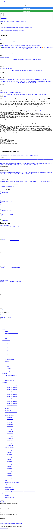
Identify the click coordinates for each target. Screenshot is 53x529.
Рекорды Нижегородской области (10, 378)
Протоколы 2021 (9, 457)
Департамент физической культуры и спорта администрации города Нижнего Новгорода (12, 30)
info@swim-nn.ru (3, 501)
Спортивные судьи (8, 410)
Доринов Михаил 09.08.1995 (7, 201)
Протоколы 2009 (9, 478)
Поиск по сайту (4, 18)
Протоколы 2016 (9, 466)
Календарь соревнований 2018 (12, 398)
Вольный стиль (9, 371)
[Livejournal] (5, 147)
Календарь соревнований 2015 (12, 405)
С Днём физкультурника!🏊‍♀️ (5, 51)
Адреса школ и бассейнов (9, 497)
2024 (7, 343)
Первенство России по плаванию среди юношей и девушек (10, 92)
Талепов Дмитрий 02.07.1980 (7, 205)
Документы (4, 382)
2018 (7, 354)
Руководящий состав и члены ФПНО (11, 333)
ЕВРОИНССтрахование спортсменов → (26, 11)
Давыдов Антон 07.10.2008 (14, 240)
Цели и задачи (7, 334)
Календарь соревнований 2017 (12, 401)
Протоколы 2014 (9, 468)
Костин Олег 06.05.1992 (6, 210)
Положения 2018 (10, 431)
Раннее (8, 357)
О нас (3, 329)
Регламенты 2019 (10, 429)
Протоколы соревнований (9, 447)
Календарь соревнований (4, 57)
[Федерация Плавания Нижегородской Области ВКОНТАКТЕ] (11, 520)
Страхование (4, 492)
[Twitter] (3, 147)
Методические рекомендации (10, 485)
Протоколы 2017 (9, 464)
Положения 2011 (10, 443)
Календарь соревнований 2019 (12, 396)
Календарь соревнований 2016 (12, 403)
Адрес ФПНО (7, 495)
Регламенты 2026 (10, 417)
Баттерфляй (9, 368)
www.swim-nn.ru (3, 502)
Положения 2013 (10, 440)
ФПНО (3, 1)
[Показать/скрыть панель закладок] (0, 147)
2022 (7, 347)
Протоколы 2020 (9, 459)
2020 (7, 350)
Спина (8, 366)
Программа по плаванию (9, 487)
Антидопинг (7, 408)
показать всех (5, 220)
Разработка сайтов (3, 528)
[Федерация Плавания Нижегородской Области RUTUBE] (34, 520)
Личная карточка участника (9, 489)
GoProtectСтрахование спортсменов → (26, 8)
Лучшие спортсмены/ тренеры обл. (11, 375)
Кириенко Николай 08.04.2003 (15, 267)
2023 (7, 345)
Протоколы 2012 (9, 473)
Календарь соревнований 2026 (12, 385)
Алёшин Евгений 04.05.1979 (7, 192)
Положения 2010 (10, 445)
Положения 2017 (10, 433)
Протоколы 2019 (9, 461)
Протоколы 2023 (9, 454)
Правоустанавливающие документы (11, 336)
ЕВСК (6, 480)
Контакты (4, 493)
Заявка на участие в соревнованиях (11, 413)
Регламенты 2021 (10, 426)
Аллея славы (7, 338)
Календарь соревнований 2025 (12, 387)
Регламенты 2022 (10, 424)
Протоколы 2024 (9, 452)
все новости (5, 96)
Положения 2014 (10, 438)
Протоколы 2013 (9, 471)
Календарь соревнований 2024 (12, 389)
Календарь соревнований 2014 (12, 406)
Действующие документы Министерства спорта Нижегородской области (10, 31)
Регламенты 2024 (10, 420)
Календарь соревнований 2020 (12, 394)
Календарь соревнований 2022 (12, 392)
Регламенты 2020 (10, 427)
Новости (4, 3)
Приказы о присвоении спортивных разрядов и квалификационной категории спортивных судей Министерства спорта (16, 27)
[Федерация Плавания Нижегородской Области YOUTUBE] (11, 523)
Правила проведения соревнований (11, 412)
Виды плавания (7, 361)
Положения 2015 (10, 436)
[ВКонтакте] (4, 147)
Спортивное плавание (6, 340)
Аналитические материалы (9, 380)
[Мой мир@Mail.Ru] (6, 147)
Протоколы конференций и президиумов (12, 482)
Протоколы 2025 (9, 450)
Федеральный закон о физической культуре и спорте (14, 484)
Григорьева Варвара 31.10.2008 (15, 281)
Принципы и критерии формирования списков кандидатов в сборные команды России (20, 491)
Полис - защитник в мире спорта (6, 68)
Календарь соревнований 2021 (12, 399)
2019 (7, 352)
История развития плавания (9, 359)
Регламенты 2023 (10, 422)
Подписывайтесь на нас (4, 39)
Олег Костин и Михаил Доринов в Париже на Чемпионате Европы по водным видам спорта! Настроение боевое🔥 (21, 45)
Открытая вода (9, 364)
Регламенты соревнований (9, 415)
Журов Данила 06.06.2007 (14, 226)
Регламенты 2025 (10, 419)
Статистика (4, 373)
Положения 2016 (10, 434)
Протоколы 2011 (9, 475)
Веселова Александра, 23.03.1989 (8, 214)
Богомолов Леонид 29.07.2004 (15, 253)
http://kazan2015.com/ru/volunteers (29, 110)
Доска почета (7, 341)
